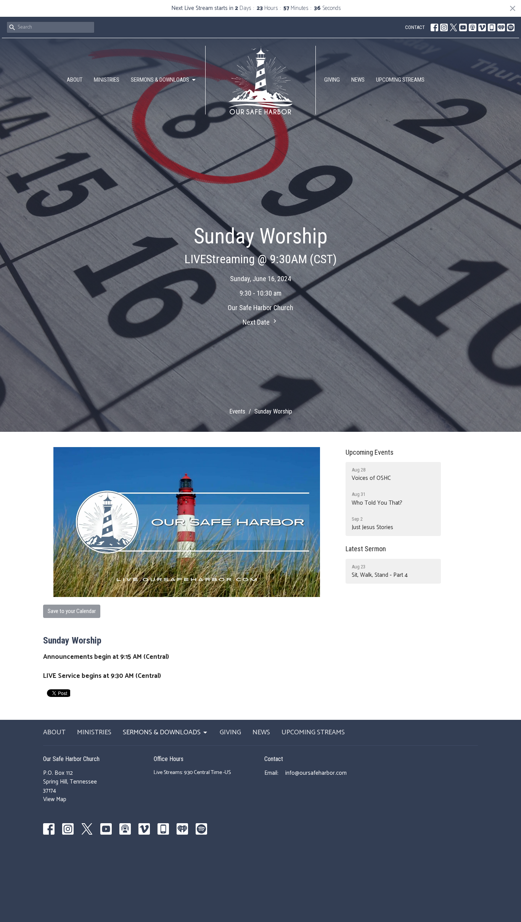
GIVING (332, 79)
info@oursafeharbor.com (316, 773)
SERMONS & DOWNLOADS (160, 79)
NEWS (358, 79)
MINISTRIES (106, 79)
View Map (54, 799)
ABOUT (74, 79)
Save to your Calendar (72, 611)
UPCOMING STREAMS (400, 79)
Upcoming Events (370, 452)
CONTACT (415, 27)
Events (237, 411)
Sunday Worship (72, 640)
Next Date (257, 322)
